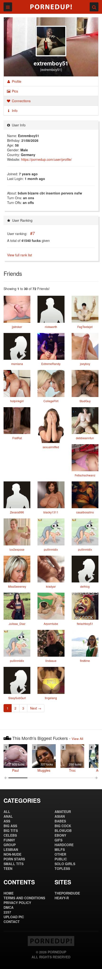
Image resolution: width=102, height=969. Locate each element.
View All (77, 738)
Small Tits (13, 863)
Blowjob (63, 830)
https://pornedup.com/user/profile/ (46, 159)
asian (60, 816)
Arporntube (51, 624)
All (7, 811)
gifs (58, 840)
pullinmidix (51, 549)
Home (9, 893)
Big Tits (11, 830)
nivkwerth (51, 327)
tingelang (51, 698)
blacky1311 (50, 512)
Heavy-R (62, 897)
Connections (21, 100)
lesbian (11, 849)
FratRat (17, 438)
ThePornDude (67, 893)
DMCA (9, 907)
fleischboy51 (85, 624)
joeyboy (85, 364)
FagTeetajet (85, 327)
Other (60, 854)
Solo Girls (65, 863)
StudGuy (85, 401)
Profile (16, 81)
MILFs (60, 849)
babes (60, 821)
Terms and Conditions (24, 897)
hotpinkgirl (17, 401)
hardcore (64, 844)
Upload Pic (14, 916)
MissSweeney (17, 586)
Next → (35, 708)
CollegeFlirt (50, 401)
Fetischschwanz (85, 475)
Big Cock (63, 825)
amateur (63, 811)
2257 (7, 912)
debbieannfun (85, 438)
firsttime (85, 661)
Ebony (60, 835)
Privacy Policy (17, 902)
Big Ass (10, 825)
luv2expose (16, 549)
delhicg (85, 586)
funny (9, 840)
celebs (10, 835)
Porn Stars (14, 859)
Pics (14, 91)
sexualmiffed (51, 447)
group (10, 844)
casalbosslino (85, 512)
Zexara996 (17, 512)
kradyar (51, 586)
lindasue (50, 661)
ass (7, 821)
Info (14, 110)
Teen (8, 868)
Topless (62, 868)
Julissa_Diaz (17, 624)
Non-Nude (12, 854)
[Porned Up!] (51, 6)
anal (8, 816)
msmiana (17, 364)
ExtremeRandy (50, 364)
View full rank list (19, 255)
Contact (12, 921)
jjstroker (17, 327)
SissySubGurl (17, 698)
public (61, 859)
